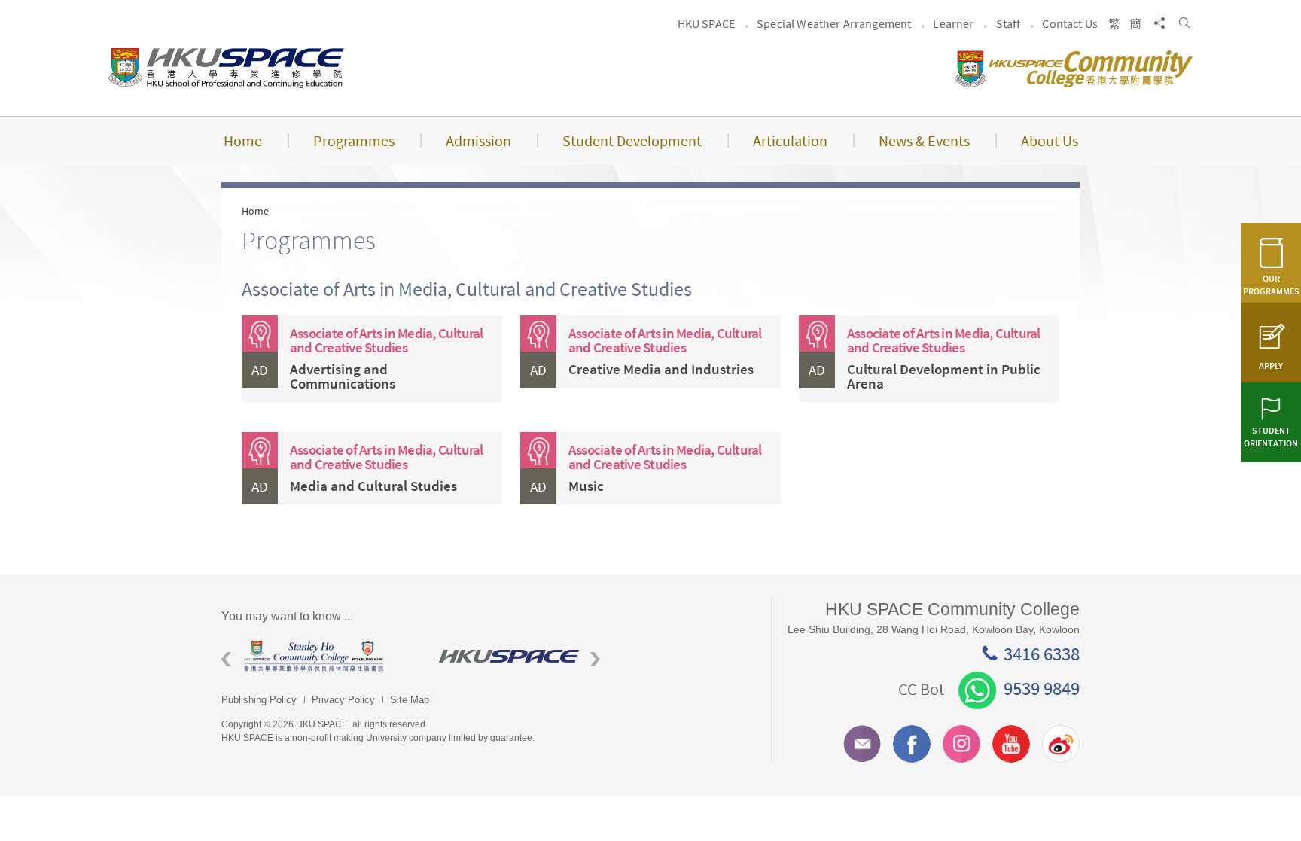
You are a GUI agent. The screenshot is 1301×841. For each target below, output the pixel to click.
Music (586, 486)
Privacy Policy (343, 699)
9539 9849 (1042, 688)
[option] (289, 656)
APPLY (1271, 365)
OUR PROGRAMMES (1271, 285)
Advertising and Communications (342, 376)
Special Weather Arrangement (834, 23)
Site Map (409, 699)
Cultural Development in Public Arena (943, 376)
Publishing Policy (259, 699)
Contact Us (1070, 23)
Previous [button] (226, 659)
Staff (1008, 23)
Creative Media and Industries (661, 369)
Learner (953, 23)
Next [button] (595, 659)
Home (255, 211)
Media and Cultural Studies (373, 486)
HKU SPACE (706, 23)
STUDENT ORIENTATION (1271, 437)
